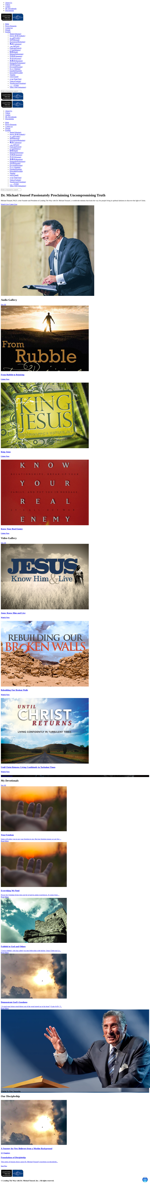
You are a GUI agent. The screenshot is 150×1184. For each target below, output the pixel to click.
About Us (8, 3)
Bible (7, 24)
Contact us (9, 28)
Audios (7, 7)
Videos (7, 5)
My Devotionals (10, 9)
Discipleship (9, 10)
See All (3, 304)
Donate (7, 30)
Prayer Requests (10, 26)
